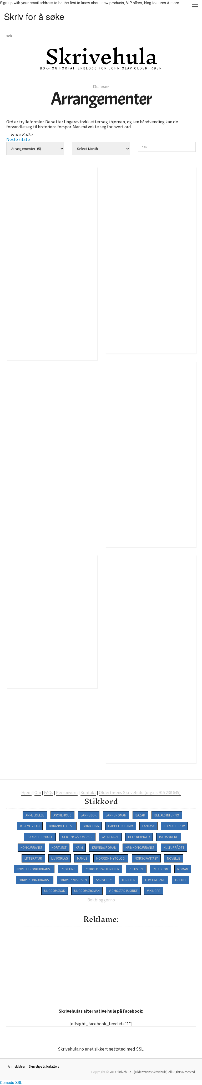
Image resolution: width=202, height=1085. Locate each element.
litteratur (33, 858)
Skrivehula (101, 56)
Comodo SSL (11, 1082)
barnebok (89, 815)
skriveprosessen (73, 880)
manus (82, 858)
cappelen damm (120, 826)
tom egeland (155, 880)
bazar (140, 815)
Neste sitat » (18, 139)
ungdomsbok (54, 891)
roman (182, 869)
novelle (173, 858)
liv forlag (59, 858)
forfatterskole (40, 837)
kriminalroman (104, 847)
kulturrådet (174, 847)
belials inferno (166, 815)
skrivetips (104, 880)
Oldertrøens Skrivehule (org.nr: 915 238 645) (140, 792)
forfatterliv (174, 826)
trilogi (180, 880)
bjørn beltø (30, 826)
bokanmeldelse (61, 826)
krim (79, 847)
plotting (68, 869)
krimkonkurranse (139, 847)
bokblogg (91, 826)
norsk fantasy (146, 858)
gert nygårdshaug (77, 837)
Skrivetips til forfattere (44, 1066)
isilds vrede (168, 837)
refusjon (160, 869)
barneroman (116, 815)
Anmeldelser (16, 1066)
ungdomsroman (87, 891)
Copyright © (100, 1072)
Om (37, 792)
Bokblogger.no (101, 900)
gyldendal (110, 837)
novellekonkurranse (34, 869)
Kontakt (88, 792)
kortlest (59, 847)
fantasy (148, 826)
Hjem (26, 792)
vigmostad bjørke (123, 891)
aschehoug (62, 815)
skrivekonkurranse (34, 880)
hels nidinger (139, 837)
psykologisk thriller (102, 869)
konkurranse (31, 847)
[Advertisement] (113, 966)
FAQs (48, 792)
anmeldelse (35, 815)
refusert (136, 869)
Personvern (67, 792)
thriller (128, 880)
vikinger (153, 891)
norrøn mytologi (110, 858)
